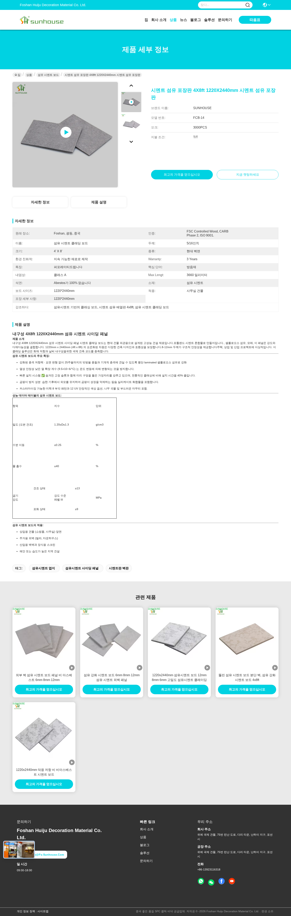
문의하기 (225, 20)
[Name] (247, 5)
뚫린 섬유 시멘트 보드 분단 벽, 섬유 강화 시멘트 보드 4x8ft (247, 677)
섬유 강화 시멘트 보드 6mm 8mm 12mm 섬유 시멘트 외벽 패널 (112, 677)
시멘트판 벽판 (119, 568)
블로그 (195, 20)
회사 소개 (158, 20)
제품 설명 (99, 202)
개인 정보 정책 (26, 911)
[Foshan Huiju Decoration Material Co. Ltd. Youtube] (231, 881)
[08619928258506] (200, 881)
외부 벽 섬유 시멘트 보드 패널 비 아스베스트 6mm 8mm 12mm (44, 677)
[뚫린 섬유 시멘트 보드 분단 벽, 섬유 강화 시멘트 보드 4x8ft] (247, 638)
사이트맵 (42, 911)
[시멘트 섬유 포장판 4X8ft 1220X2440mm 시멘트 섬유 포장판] (65, 134)
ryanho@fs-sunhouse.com (45, 854)
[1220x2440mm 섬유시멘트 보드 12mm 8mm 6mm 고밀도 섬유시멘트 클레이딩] (179, 638)
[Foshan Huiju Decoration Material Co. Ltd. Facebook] (221, 881)
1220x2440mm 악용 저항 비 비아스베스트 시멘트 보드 (44, 772)
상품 (173, 20)
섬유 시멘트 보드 (48, 74)
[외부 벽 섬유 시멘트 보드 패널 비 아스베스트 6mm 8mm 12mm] (43, 638)
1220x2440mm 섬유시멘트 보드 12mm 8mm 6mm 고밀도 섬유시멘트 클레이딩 (179, 677)
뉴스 (183, 20)
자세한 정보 (40, 202)
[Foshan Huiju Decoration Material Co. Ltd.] (41, 20)
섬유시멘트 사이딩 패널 (82, 568)
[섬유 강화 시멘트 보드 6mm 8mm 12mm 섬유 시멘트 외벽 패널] (111, 638)
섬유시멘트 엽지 (43, 568)
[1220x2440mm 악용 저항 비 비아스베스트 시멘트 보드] (43, 733)
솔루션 (209, 20)
